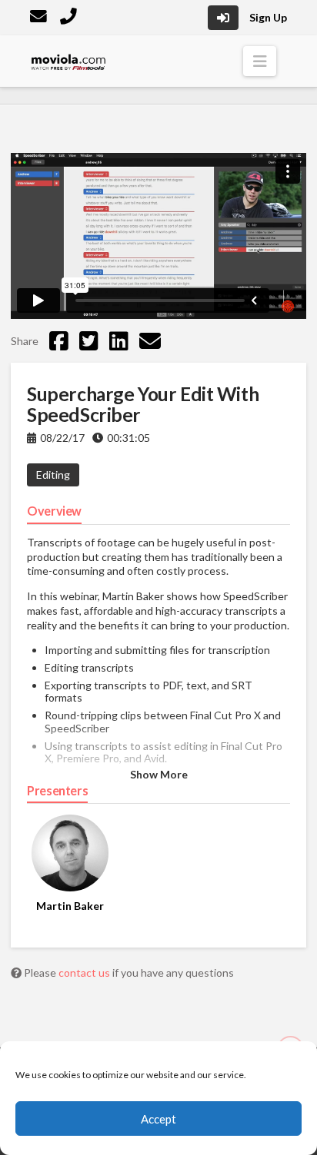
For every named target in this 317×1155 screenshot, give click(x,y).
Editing (53, 474)
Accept (158, 1119)
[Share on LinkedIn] (118, 340)
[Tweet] (88, 340)
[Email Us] (40, 18)
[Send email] (150, 340)
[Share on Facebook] (58, 340)
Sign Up (268, 17)
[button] (259, 61)
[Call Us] (70, 18)
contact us (85, 972)
